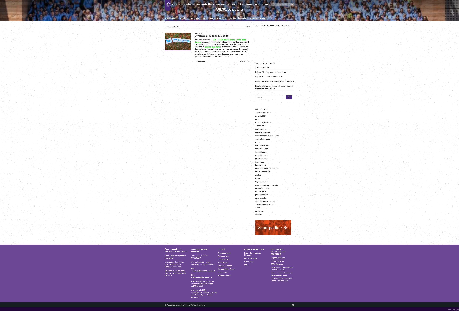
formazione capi (261, 149)
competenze (260, 126)
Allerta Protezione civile (197, 18)
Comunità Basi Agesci (226, 269)
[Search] (292, 4)
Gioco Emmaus (261, 155)
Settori (232, 4)
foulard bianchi (261, 152)
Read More (201, 61)
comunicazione (261, 129)
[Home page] (167, 5)
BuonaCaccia (223, 259)
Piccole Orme (260, 191)
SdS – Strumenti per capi (265, 201)
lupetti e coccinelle (262, 172)
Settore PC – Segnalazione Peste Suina (270, 72)
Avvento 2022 (260, 116)
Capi (239, 4)
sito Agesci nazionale (258, 18)
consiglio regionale (262, 132)
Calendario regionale (218, 18)
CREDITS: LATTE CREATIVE (453, 309)
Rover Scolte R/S (222, 4)
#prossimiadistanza (263, 113)
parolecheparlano (262, 188)
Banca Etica (249, 262)
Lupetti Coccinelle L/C (187, 4)
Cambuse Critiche (225, 266)
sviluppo (258, 214)
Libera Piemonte (250, 258)
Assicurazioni (223, 256)
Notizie (183, 18)
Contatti (265, 4)
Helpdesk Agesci (224, 275)
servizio (258, 208)
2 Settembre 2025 (244, 61)
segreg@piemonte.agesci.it (203, 271)
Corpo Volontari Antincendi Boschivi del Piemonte (281, 279)
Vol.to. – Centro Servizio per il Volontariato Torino (282, 274)
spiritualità (259, 211)
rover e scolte (260, 198)
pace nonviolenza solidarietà (266, 185)
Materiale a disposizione (238, 18)
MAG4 (246, 265)
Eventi (257, 142)
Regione (257, 4)
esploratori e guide (262, 139)
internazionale (260, 165)
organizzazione (261, 181)
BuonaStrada (223, 263)
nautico (258, 175)
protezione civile (261, 195)
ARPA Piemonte (277, 264)
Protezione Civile (277, 261)
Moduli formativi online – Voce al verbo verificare (274, 81)
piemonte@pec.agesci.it (201, 277)
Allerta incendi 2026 (263, 67)
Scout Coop (222, 272)
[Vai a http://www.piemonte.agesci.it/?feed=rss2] (293, 305)
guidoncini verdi (261, 159)
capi (257, 119)
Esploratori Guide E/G (205, 4)
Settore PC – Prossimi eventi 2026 (268, 77)
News (257, 178)
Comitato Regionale (263, 122)
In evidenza (259, 162)
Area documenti (171, 18)
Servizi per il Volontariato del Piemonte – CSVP (282, 268)
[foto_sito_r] (178, 41)
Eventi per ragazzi (262, 145)
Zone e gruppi (247, 4)
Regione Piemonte (278, 258)
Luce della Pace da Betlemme (267, 168)
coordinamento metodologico (267, 136)
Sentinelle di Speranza (264, 204)
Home (174, 4)
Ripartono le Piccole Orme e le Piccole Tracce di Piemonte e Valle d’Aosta (274, 87)
